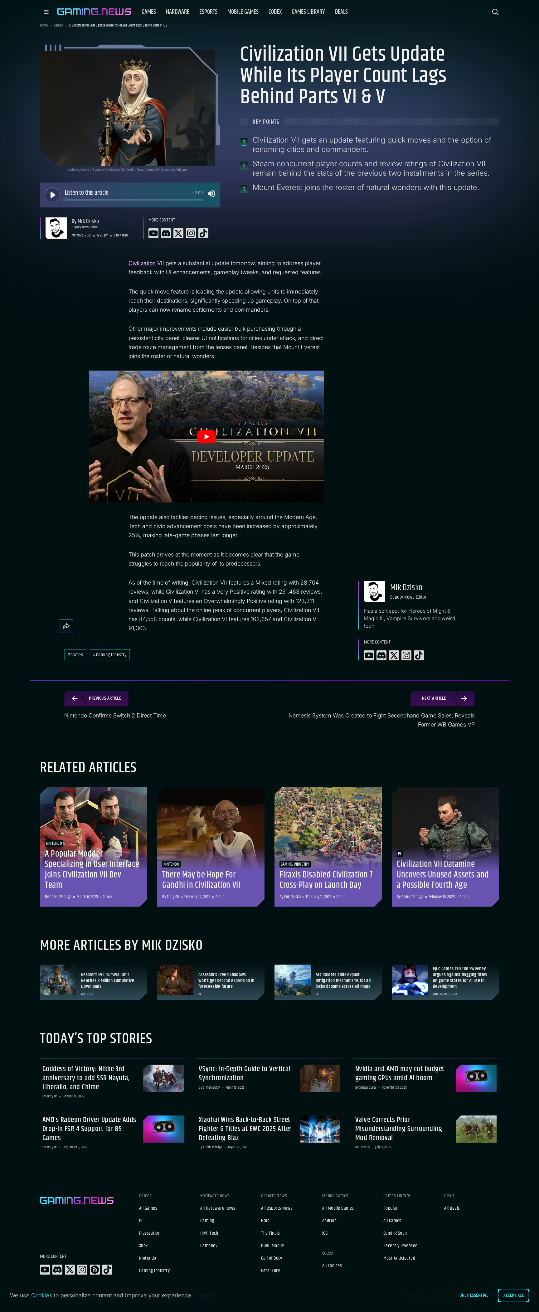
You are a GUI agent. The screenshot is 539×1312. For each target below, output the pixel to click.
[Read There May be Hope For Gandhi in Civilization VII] (211, 847)
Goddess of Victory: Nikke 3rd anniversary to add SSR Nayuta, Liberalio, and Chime (85, 1078)
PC (141, 1221)
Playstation (149, 1233)
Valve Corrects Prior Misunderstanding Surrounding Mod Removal (398, 1128)
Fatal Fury (270, 1271)
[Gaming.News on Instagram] (82, 1270)
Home (44, 25)
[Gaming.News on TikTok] (107, 1270)
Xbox (143, 1246)
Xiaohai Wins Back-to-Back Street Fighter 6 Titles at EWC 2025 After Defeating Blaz (245, 1128)
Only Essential (473, 1295)
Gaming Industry (154, 1271)
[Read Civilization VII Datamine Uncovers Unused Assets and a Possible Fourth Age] (445, 847)
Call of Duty (271, 1258)
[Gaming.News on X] (70, 1270)
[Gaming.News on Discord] (57, 1270)
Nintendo (147, 1258)
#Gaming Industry (110, 655)
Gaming (207, 1221)
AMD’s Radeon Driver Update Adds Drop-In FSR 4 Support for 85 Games (89, 1128)
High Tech (209, 1233)
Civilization (142, 263)
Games (58, 25)
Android (329, 1221)
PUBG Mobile (272, 1246)
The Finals (270, 1233)
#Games (75, 655)
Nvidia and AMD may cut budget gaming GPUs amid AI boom (399, 1074)
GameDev (208, 1246)
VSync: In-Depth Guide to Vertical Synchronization (244, 1074)
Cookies (41, 1295)
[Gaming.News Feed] (95, 1270)
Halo (265, 1221)
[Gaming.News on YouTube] (45, 1270)
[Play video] (206, 436)
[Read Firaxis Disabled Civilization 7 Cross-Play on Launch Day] (328, 847)
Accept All (513, 1295)
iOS (325, 1233)
